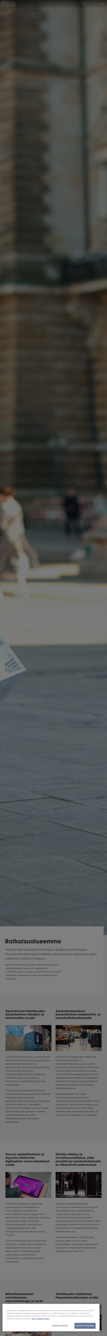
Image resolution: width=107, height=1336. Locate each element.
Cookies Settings (60, 1325)
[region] (51, 1318)
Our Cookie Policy (40, 1319)
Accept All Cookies (85, 1326)
